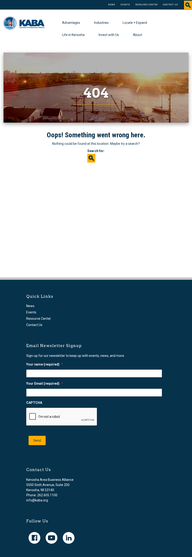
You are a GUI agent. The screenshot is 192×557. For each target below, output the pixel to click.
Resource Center (146, 5)
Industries (101, 23)
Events (125, 5)
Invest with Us (109, 35)
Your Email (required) (44, 383)
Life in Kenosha (73, 35)
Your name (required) (44, 364)
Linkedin (68, 538)
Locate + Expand (135, 23)
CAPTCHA (34, 402)
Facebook (34, 538)
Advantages (71, 23)
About (137, 35)
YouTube (51, 538)
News (111, 5)
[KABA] (24, 23)
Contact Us (170, 5)
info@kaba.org (37, 500)
